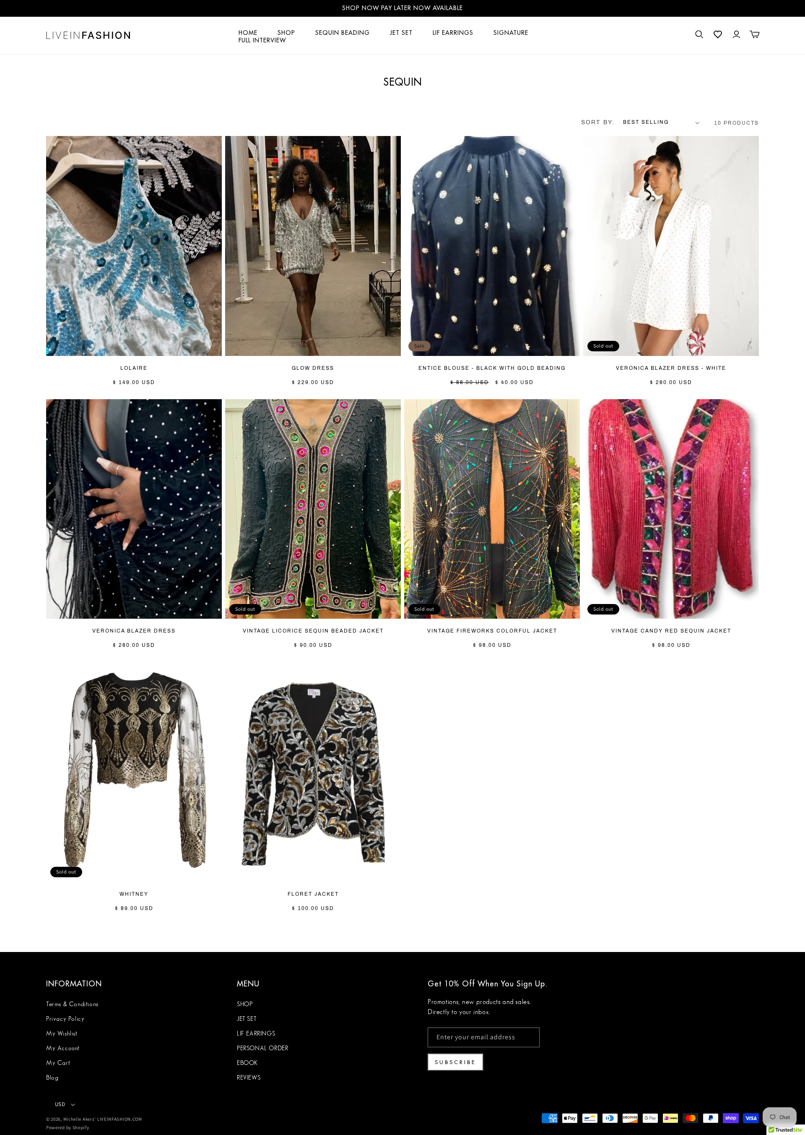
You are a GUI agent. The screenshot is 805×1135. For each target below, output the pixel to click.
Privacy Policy (65, 1019)
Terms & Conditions (72, 1004)
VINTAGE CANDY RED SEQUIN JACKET (671, 631)
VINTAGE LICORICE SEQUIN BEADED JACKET (313, 631)
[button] (699, 34)
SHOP (244, 1004)
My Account (63, 1048)
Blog (52, 1078)
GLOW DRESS (313, 368)
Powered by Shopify (67, 1127)
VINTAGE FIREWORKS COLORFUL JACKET (492, 631)
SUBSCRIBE (455, 1062)
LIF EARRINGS (256, 1034)
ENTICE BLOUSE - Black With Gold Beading (492, 368)
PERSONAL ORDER (262, 1048)
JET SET (246, 1019)
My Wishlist (62, 1034)
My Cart (58, 1063)
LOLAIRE (134, 368)
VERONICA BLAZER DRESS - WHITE (671, 368)
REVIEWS (248, 1078)
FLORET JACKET (313, 894)
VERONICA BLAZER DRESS (134, 631)
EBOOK (247, 1063)
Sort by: (598, 123)
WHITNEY (133, 894)
